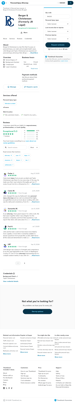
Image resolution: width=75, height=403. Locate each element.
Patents (58, 380)
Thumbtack (6, 8)
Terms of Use (60, 376)
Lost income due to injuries (54, 27)
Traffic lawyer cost (8, 340)
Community (42, 376)
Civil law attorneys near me (45, 349)
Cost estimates (26, 380)
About (5, 39)
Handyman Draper (25, 340)
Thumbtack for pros (44, 371)
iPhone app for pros (44, 383)
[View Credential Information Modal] (14, 273)
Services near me (26, 378)
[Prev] (18, 263)
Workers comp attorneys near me (46, 346)
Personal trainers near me (45, 352)
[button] (10, 21)
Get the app (25, 376)
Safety (58, 373)
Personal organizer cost (10, 343)
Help (57, 371)
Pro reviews (42, 380)
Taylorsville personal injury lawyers (62, 353)
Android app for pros (45, 385)
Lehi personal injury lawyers (62, 347)
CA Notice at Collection (63, 383)
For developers (7, 378)
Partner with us (8, 375)
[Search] (70, 3)
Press (5, 382)
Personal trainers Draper (27, 349)
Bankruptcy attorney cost (10, 351)
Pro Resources (43, 378)
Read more (34, 68)
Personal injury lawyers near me (45, 341)
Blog (4, 385)
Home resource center (28, 383)
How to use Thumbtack (28, 371)
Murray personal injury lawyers (63, 349)
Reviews (19, 39)
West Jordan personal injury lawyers (63, 343)
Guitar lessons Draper (26, 346)
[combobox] (33, 3)
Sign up (23, 373)
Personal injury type (52, 20)
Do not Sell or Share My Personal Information (63, 386)
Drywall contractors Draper (28, 338)
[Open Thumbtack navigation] (4, 3)
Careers (5, 380)
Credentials (28, 39)
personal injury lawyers (17, 8)
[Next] (25, 263)
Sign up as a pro (43, 373)
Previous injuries (50, 35)
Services (12, 39)
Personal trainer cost (9, 338)
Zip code (48, 13)
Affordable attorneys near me (46, 338)
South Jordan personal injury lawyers (63, 338)
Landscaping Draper (26, 343)
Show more (7, 354)
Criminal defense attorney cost (10, 347)
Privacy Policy (60, 378)
